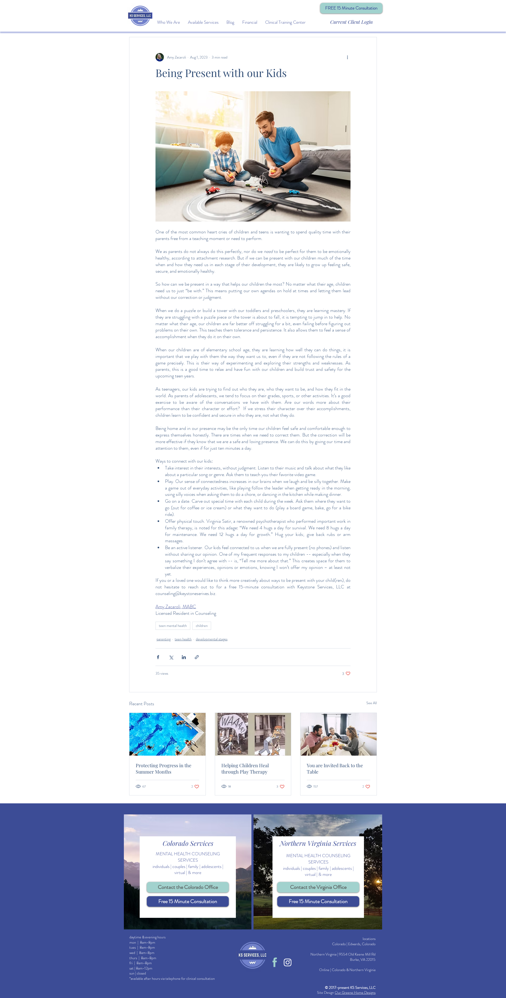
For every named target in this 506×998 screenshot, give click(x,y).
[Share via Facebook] (157, 657)
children (202, 625)
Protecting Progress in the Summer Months (163, 768)
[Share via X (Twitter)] (170, 657)
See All (371, 703)
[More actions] (347, 57)
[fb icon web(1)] (275, 962)
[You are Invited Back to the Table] (338, 734)
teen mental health (173, 625)
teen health (183, 639)
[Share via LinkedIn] (183, 657)
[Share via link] (196, 657)
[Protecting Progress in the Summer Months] (167, 734)
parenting (164, 639)
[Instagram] (288, 962)
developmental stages (211, 639)
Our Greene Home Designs (355, 992)
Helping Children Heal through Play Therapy (245, 768)
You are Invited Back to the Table (335, 768)
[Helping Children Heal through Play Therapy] (253, 734)
